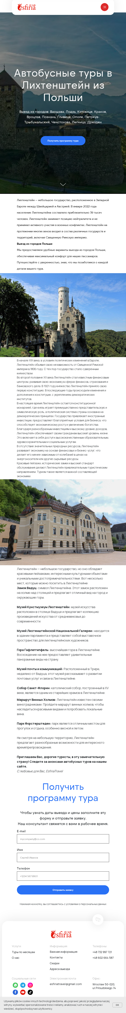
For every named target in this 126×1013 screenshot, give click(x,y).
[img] (104, 7)
